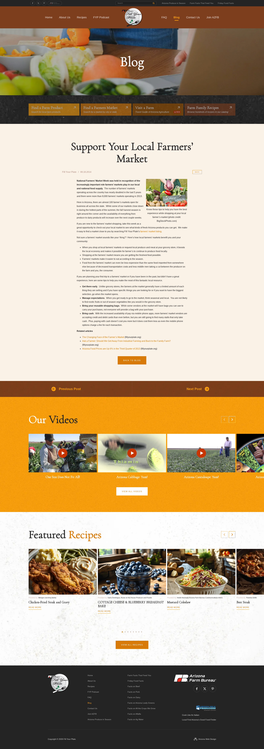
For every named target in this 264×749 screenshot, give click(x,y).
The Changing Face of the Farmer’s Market (103, 337)
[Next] (232, 419)
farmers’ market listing (150, 231)
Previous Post (70, 389)
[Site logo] (58, 697)
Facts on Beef (134, 686)
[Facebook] (32, 3)
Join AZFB (212, 17)
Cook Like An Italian (190, 715)
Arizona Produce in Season (173, 3)
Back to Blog (132, 360)
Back (197, 172)
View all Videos (132, 491)
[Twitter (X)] (38, 3)
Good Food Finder (208, 720)
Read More (35, 607)
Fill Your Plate (70, 739)
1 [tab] (122, 631)
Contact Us (193, 17)
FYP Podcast (101, 17)
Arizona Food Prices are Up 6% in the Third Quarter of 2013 (111, 349)
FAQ (164, 17)
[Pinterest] (44, 3)
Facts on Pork (134, 692)
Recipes (82, 17)
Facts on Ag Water (136, 719)
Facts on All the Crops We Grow (141, 708)
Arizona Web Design (207, 739)
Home (48, 17)
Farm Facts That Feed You (201, 3)
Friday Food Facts (226, 3)
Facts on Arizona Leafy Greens (141, 703)
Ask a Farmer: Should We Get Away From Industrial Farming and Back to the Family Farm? (126, 341)
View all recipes (132, 645)
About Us (64, 17)
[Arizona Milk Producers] (206, 708)
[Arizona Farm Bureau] (55, 3)
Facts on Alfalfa (134, 714)
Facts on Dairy (134, 697)
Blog (177, 17)
